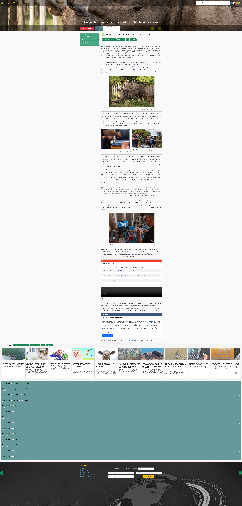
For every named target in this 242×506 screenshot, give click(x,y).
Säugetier (134, 69)
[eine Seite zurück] (1, 473)
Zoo (102, 62)
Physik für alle (85, 472)
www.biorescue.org (108, 335)
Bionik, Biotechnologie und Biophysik (108, 39)
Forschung (151, 321)
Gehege (118, 202)
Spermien (105, 122)
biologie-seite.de (85, 34)
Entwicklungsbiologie (121, 39)
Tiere (118, 206)
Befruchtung (136, 66)
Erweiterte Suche (225, 3)
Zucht (118, 156)
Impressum (84, 468)
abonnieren (149, 476)
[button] (239, 3)
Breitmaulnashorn (144, 122)
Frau (129, 468)
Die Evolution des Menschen (88, 474)
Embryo (112, 113)
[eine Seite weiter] (240, 473)
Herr (118, 468)
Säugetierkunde (133, 39)
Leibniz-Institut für (157, 61)
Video (127, 39)
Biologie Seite (9, 2)
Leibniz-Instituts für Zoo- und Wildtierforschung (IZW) (128, 340)
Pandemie (120, 327)
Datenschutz (84, 470)
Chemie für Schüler (86, 477)
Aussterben (110, 305)
